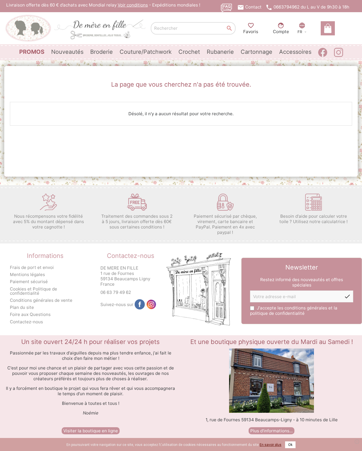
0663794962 (286, 7)
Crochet (189, 51)
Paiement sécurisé (29, 281)
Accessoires (295, 51)
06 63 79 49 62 (115, 292)
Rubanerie (220, 51)
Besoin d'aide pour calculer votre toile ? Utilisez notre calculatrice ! (313, 218)
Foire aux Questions (30, 314)
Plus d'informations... (271, 430)
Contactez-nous (26, 321)
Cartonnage (256, 51)
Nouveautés (67, 51)
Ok (290, 445)
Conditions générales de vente (41, 300)
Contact (253, 7)
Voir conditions (133, 5)
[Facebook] (140, 304)
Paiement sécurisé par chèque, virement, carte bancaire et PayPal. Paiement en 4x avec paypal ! (225, 224)
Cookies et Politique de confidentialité (33, 291)
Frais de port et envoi (32, 267)
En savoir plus (270, 445)
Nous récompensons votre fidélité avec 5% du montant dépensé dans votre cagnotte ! (48, 221)
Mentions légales (27, 274)
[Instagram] (151, 304)
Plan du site (22, 307)
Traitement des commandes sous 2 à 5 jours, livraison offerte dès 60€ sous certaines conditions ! (137, 221)
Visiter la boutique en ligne (90, 430)
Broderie (101, 51)
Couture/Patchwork (146, 51)
